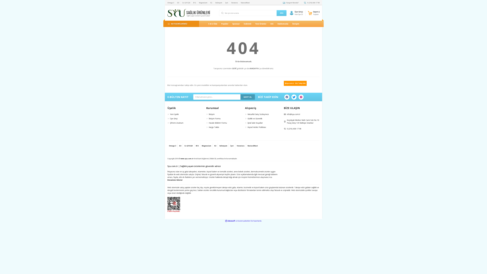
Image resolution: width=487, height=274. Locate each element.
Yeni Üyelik (174, 114)
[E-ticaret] (243, 221)
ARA (281, 13)
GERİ (234, 68)
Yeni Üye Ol (299, 14)
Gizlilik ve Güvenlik (255, 118)
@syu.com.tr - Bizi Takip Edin (295, 83)
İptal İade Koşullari (255, 123)
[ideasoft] (230, 221)
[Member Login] (292, 13)
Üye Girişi (299, 12)
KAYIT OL (248, 97)
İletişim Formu (215, 118)
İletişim (212, 114)
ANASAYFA (254, 68)
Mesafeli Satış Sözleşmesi (258, 114)
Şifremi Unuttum (176, 123)
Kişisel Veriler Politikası (257, 127)
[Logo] (188, 13)
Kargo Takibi (214, 127)
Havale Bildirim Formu (218, 123)
